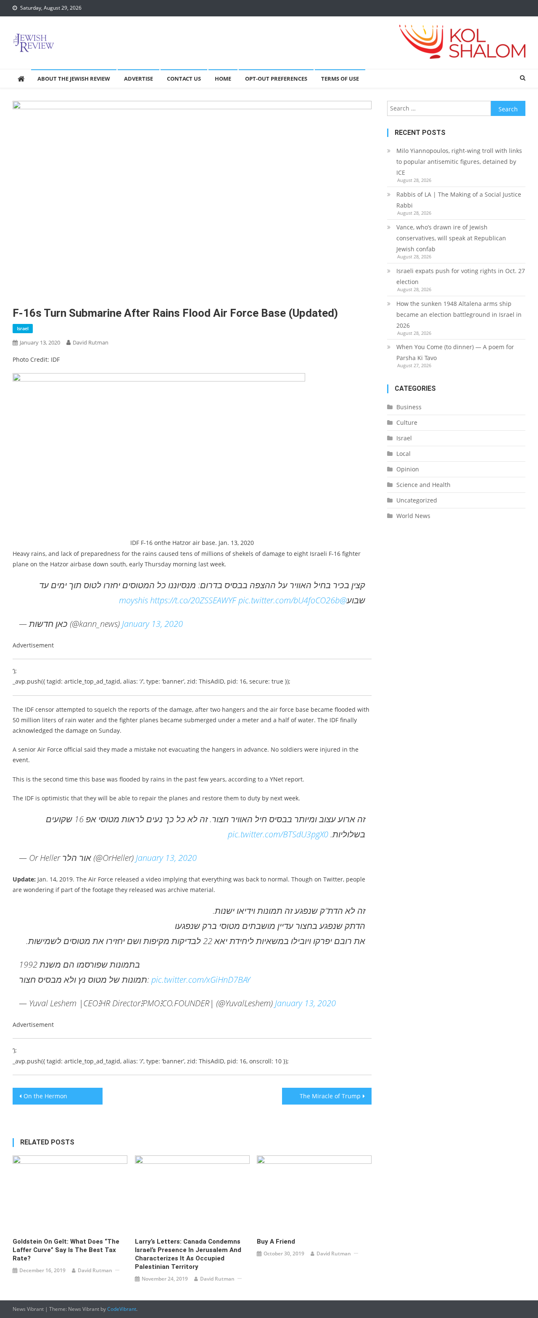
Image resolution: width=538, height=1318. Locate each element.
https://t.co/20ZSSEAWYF (193, 600)
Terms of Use (340, 78)
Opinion (407, 469)
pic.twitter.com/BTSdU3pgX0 (278, 834)
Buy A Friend (276, 1241)
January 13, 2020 (152, 623)
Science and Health (423, 485)
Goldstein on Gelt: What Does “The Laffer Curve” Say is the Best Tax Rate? (66, 1250)
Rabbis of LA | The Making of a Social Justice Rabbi (458, 199)
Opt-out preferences (276, 78)
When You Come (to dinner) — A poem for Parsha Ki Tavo (455, 352)
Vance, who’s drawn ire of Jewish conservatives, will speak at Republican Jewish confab (451, 238)
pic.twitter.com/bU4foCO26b (289, 600)
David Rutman (90, 342)
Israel (23, 328)
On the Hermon (45, 1096)
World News (413, 516)
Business (409, 407)
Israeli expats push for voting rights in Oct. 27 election (460, 276)
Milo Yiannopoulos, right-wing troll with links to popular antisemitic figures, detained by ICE (459, 161)
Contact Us (184, 78)
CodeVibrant (121, 1309)
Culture (406, 422)
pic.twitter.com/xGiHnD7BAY (200, 979)
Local (403, 454)
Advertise (138, 78)
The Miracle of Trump (330, 1096)
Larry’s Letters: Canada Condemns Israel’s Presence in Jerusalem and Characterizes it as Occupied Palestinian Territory (188, 1254)
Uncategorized (416, 500)
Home (223, 78)
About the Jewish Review (73, 78)
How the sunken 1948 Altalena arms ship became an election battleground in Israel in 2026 (459, 314)
